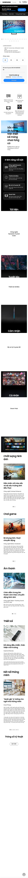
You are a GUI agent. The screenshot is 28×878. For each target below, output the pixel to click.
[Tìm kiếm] (20, 2)
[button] (1, 2)
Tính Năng (4, 14)
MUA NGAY (21, 9)
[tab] (13, 506)
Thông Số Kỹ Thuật (20, 14)
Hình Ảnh (11, 14)
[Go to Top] (24, 874)
